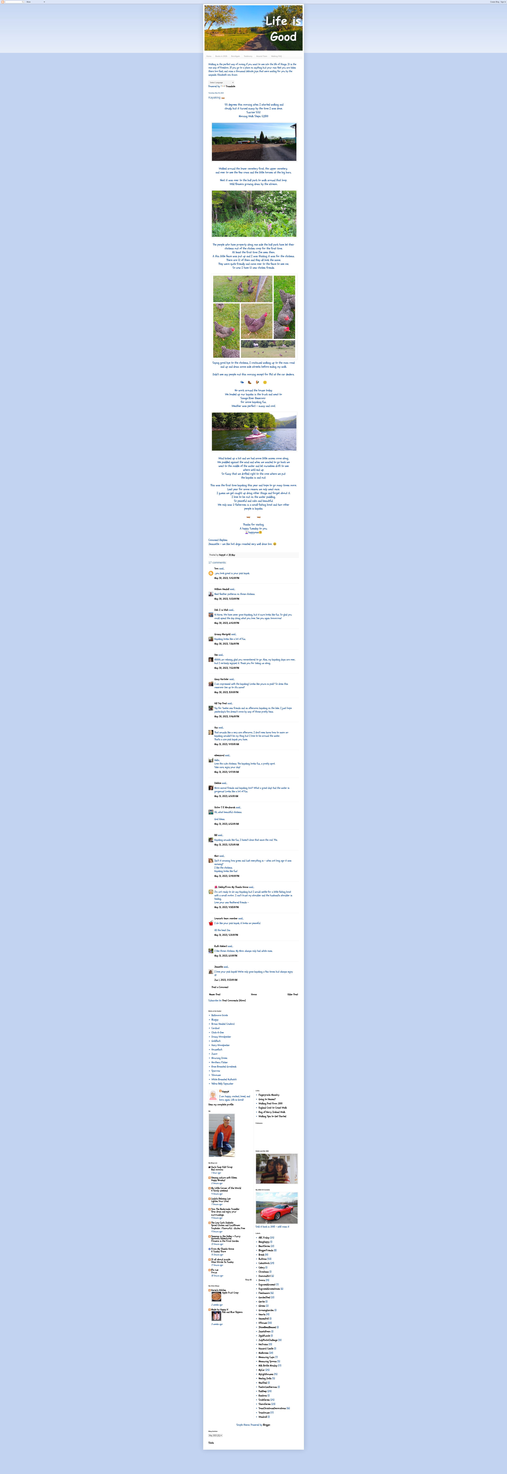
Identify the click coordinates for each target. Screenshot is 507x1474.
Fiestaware (264, 1293)
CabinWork (264, 1263)
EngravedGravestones (269, 1289)
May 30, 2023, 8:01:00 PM (226, 692)
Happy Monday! (218, 1180)
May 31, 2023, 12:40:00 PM (226, 876)
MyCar (262, 1370)
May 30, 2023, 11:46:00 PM (226, 716)
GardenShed (264, 1297)
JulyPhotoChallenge (268, 1340)
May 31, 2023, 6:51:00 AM (226, 796)
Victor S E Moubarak (224, 807)
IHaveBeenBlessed (267, 1327)
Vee (216, 655)
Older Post (293, 994)
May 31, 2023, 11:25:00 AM (226, 844)
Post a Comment (220, 987)
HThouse (263, 1323)
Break (261, 1254)
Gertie (262, 1301)
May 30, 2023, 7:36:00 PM (226, 643)
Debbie (217, 783)
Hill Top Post (220, 703)
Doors (262, 1280)
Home (208, 56)
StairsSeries (265, 1404)
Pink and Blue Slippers (232, 1312)
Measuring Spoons (268, 1361)
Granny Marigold (222, 634)
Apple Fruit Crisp (230, 1292)
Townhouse (264, 1412)
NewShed (263, 1383)
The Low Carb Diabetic (222, 1222)
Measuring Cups (266, 1357)
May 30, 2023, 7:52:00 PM (226, 668)
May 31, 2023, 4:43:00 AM (226, 744)
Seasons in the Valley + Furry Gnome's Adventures (225, 1237)
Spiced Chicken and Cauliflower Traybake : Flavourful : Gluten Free (228, 1227)
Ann (216, 727)
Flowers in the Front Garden (225, 1241)
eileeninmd (219, 755)
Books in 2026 (221, 56)
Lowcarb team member (226, 918)
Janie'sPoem (265, 1331)
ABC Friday (264, 1237)
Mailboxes (263, 1353)
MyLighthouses (266, 1374)
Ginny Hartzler (221, 679)
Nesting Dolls (265, 1378)
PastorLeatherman (268, 1387)
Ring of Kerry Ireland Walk (272, 1112)
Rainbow (263, 1395)
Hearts (262, 1314)
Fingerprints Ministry (269, 1095)
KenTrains (263, 1344)
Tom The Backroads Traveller (225, 1209)
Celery (262, 1267)
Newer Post (214, 994)
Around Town (261, 56)
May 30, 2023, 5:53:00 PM (226, 599)
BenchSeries (264, 1246)
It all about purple (220, 1259)
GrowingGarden (266, 1310)
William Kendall (221, 589)
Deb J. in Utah (221, 610)
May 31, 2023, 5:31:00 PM (226, 935)
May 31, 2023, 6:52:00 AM (226, 824)
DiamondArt (265, 1276)
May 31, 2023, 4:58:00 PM (226, 907)
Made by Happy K (219, 1309)
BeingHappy (264, 1242)
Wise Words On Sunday (222, 1262)
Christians (264, 1271)
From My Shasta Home (222, 1249)
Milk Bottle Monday (268, 1365)
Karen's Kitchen (218, 1290)
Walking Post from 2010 (270, 1103)
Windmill (263, 1417)
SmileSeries (264, 1400)
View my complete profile (220, 1104)
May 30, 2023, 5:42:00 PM (226, 578)
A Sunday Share (218, 1251)
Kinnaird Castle (266, 1348)
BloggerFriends (266, 1250)
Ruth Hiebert (220, 946)
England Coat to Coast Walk (273, 1107)
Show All (248, 1279)
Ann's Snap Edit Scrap (222, 1167)
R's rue (214, 1270)
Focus (214, 1272)
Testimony (248, 56)
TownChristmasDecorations (272, 1408)
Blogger (266, 1425)
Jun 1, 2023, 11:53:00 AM (225, 980)
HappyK (225, 1091)
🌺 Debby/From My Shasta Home (231, 887)
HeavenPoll (264, 1318)
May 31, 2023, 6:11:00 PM (225, 955)
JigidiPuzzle (264, 1335)
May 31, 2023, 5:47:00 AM (226, 772)
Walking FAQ (276, 56)
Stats (211, 1443)
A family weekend (219, 1190)
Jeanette (218, 967)
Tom (216, 568)
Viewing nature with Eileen (224, 1177)
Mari (216, 856)
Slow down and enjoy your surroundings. (223, 1213)
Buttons (263, 1259)
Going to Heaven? (267, 1099)
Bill (215, 835)
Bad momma (217, 1169)
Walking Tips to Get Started (272, 1116)
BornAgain (235, 56)
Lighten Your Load (220, 1201)
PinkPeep (263, 1391)
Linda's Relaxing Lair (221, 1198)
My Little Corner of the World (226, 1188)
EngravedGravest (267, 1284)
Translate (230, 86)
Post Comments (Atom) (234, 1000)
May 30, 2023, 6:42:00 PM (226, 623)
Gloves (262, 1306)
